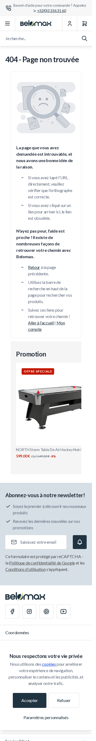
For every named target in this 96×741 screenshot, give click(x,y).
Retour (34, 267)
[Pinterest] (46, 611)
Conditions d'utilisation (25, 569)
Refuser (64, 700)
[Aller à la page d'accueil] (35, 23)
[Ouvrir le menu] (7, 23)
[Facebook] (12, 611)
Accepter (29, 700)
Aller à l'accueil (41, 322)
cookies (49, 663)
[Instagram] (29, 611)
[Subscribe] (80, 542)
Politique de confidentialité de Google (42, 562)
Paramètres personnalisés (45, 717)
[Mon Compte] (69, 23)
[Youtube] (63, 611)
